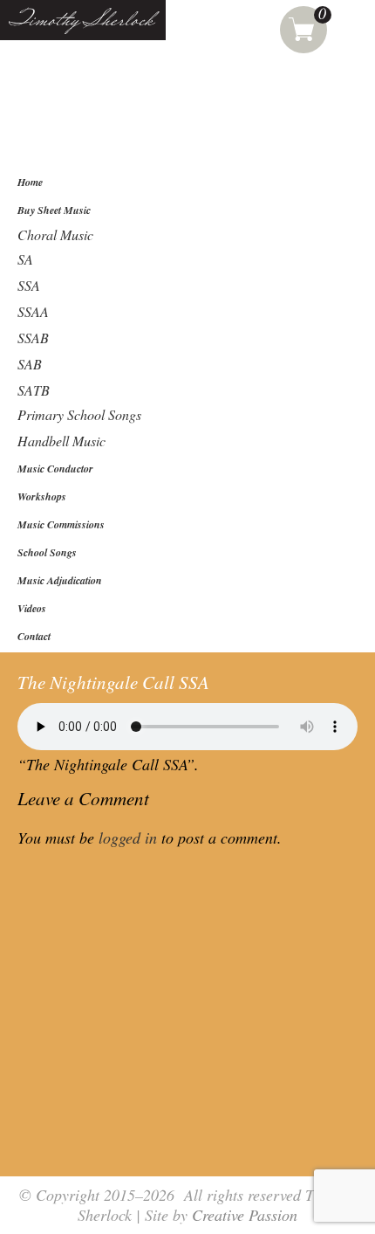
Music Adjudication (59, 580)
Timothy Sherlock (81, 21)
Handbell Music (61, 440)
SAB (29, 364)
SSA (28, 285)
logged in (128, 837)
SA (25, 259)
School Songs (47, 552)
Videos (31, 608)
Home (30, 182)
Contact (34, 636)
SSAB (33, 337)
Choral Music (55, 234)
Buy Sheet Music (54, 210)
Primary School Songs (79, 414)
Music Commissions (61, 524)
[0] (304, 26)
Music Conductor (55, 468)
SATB (33, 390)
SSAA (33, 311)
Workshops (41, 496)
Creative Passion (244, 1214)
